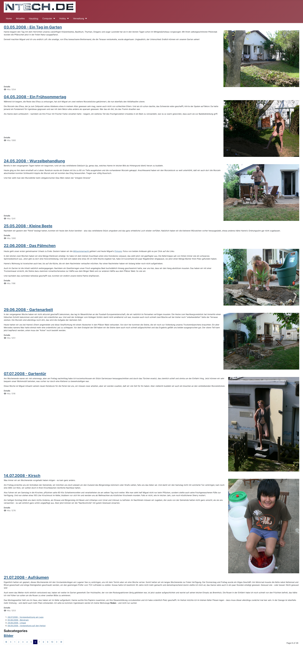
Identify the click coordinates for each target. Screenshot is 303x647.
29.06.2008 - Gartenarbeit (28, 309)
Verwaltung (78, 18)
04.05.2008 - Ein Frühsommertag (35, 96)
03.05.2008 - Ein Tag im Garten (33, 27)
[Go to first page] (6, 642)
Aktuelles (20, 18)
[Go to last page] (61, 642)
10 (52, 642)
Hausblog (33, 18)
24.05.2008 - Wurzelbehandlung (34, 161)
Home (9, 18)
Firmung (118, 251)
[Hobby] (67, 18)
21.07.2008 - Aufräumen (26, 577)
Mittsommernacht (81, 251)
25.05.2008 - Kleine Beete (28, 226)
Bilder (8, 636)
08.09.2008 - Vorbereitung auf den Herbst (27, 625)
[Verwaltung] (85, 18)
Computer (47, 18)
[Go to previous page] (11, 642)
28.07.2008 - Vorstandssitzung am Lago (26, 617)
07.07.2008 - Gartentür (25, 373)
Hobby (62, 18)
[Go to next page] (57, 642)
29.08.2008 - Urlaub (17, 623)
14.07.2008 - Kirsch (22, 475)
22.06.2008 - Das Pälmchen (30, 245)
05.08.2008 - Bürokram (18, 620)
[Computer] (53, 18)
